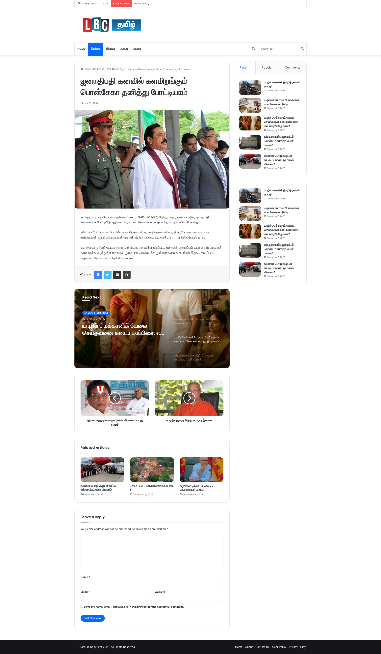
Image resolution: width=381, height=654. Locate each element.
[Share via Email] (117, 275)
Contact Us (262, 646)
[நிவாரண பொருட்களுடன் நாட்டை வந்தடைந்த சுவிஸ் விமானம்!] (102, 469)
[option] (152, 328)
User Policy (279, 646)
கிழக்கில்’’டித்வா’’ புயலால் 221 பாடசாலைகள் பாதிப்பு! (197, 488)
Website (160, 591)
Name (85, 577)
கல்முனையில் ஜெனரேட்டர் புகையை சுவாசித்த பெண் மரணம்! (279, 141)
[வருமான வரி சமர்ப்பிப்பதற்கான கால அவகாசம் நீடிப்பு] (250, 105)
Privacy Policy (297, 646)
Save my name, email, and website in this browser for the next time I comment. (134, 606)
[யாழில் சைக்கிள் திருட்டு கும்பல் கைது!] (250, 87)
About (249, 646)
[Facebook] (98, 275)
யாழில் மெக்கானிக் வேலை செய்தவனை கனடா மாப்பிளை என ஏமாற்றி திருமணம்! (177, 3)
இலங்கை (96, 48)
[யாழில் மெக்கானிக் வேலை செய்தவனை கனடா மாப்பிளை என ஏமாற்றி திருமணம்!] (250, 123)
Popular (267, 67)
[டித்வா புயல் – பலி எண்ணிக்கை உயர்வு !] (152, 469)
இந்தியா (110, 48)
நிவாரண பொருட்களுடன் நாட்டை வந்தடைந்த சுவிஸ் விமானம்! (99, 488)
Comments (292, 67)
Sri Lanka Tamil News (106, 69)
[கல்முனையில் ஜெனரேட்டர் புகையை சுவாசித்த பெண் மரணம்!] (250, 142)
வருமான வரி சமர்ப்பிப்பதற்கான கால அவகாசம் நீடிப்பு (281, 102)
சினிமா (124, 48)
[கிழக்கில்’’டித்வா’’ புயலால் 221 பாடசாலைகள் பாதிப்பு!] (201, 469)
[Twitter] (108, 275)
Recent (244, 67)
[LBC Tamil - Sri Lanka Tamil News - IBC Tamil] (133, 25)
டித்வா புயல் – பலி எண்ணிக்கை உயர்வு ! (151, 488)
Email (85, 591)
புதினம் (137, 48)
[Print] (127, 275)
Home (81, 48)
